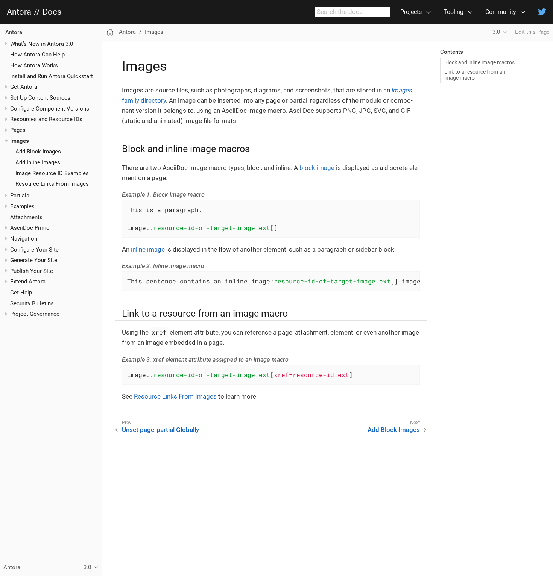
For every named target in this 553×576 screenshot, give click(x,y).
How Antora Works (34, 65)
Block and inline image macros (479, 62)
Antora (19, 12)
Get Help (21, 292)
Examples (22, 206)
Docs (52, 12)
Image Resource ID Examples (52, 173)
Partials (19, 195)
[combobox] (352, 12)
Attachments (26, 217)
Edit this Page (532, 32)
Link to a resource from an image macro (474, 75)
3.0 (496, 32)
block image (316, 167)
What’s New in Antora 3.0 (41, 43)
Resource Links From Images (52, 183)
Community (500, 11)
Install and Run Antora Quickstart (51, 76)
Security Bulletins (32, 303)
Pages (18, 130)
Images (19, 140)
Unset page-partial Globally (160, 430)
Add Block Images (38, 151)
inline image (148, 249)
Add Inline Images (37, 162)
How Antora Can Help (37, 54)
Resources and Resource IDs (46, 119)
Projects (411, 11)
